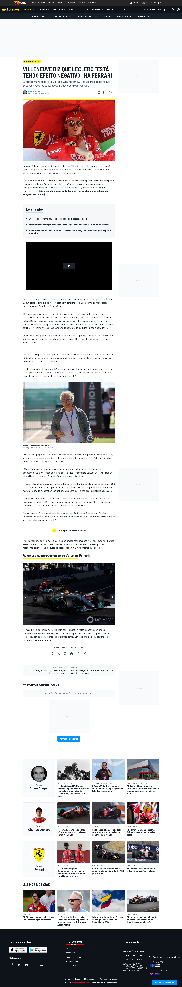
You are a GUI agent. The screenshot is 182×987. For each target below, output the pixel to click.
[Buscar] (173, 9)
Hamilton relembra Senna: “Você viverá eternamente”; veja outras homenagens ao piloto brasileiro (70, 231)
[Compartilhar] (99, 92)
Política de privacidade (109, 979)
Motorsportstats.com (75, 965)
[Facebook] (52, 653)
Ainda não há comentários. (69, 693)
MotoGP (43, 9)
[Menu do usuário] (178, 9)
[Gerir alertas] (85, 653)
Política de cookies (89, 979)
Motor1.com (70, 952)
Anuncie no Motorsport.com (134, 951)
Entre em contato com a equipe (135, 955)
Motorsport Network (81, 982)
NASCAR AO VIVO (144, 16)
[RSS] (41, 964)
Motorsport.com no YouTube (60, 16)
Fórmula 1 (29, 9)
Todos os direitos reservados (103, 982)
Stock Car (58, 9)
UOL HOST (51, 3)
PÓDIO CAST (107, 16)
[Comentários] (111, 92)
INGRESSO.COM (38, 3)
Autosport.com (72, 961)
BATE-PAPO (151, 3)
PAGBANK (62, 3)
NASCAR (110, 9)
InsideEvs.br (71, 948)
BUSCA (137, 3)
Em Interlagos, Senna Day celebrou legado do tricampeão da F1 (58, 218)
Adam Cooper (34, 91)
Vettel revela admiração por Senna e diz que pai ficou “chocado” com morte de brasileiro (70, 224)
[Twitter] (58, 653)
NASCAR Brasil (94, 9)
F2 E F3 (123, 9)
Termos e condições (72, 979)
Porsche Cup (75, 9)
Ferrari (106, 165)
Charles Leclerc (59, 165)
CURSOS (72, 3)
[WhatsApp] (65, 653)
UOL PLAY (82, 3)
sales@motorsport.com (132, 959)
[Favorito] (104, 92)
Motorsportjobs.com (74, 957)
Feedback (126, 947)
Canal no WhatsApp (125, 16)
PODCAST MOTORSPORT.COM (87, 16)
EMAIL (165, 3)
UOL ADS (92, 3)
